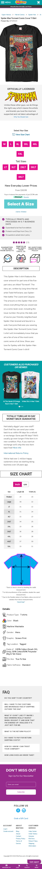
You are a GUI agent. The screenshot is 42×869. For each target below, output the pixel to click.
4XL (35, 144)
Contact (18, 836)
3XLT (33, 167)
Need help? (21, 602)
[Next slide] (38, 389)
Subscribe (21, 792)
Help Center (33, 831)
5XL (20, 153)
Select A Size (20, 203)
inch (17, 484)
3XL (26, 144)
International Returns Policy (16, 453)
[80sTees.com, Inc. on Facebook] (18, 810)
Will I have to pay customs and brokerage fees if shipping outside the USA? (19, 706)
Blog (17, 831)
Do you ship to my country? (18, 698)
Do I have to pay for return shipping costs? (17, 739)
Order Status (33, 834)
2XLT (23, 167)
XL (17, 144)
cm (25, 484)
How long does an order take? (19, 755)
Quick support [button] (34, 862)
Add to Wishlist (21, 212)
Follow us (21, 805)
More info (17, 447)
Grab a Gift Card (21, 818)
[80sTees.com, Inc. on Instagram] (23, 810)
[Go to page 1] (19, 406)
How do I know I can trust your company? (17, 747)
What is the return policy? (17, 731)
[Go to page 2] (21, 406)
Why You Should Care (21, 117)
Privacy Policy (20, 839)
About (18, 834)
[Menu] (2, 3)
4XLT (21, 177)
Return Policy (33, 841)
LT (5, 167)
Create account (8, 831)
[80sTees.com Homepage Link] (21, 4)
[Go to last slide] (4, 389)
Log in (5, 829)
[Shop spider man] (21, 102)
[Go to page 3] (22, 406)
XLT (14, 167)
